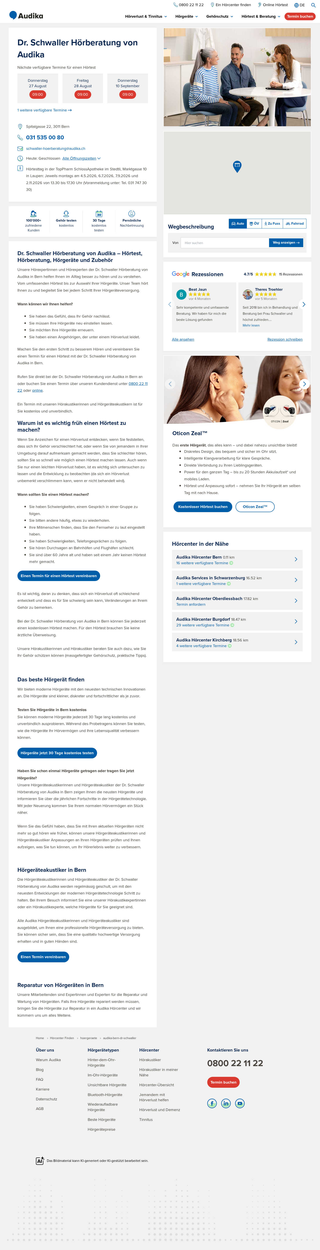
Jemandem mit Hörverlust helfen (154, 1097)
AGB (40, 1108)
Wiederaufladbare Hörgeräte (103, 1106)
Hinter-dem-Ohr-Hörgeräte (102, 1062)
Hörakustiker (150, 1059)
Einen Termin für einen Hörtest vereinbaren (59, 576)
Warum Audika (48, 1059)
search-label (313, 5)
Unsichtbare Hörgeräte (107, 1085)
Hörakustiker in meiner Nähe (158, 1072)
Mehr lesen (251, 325)
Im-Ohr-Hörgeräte (103, 1075)
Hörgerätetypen (103, 1050)
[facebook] (212, 1104)
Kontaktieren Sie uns (227, 1050)
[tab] (146, 16)
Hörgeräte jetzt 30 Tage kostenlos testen (57, 753)
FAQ (39, 1079)
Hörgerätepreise (101, 1129)
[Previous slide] (169, 304)
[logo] (26, 15)
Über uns (45, 1050)
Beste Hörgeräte (102, 1119)
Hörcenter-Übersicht (156, 1085)
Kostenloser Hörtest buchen (202, 507)
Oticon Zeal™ (255, 507)
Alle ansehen (183, 339)
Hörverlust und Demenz (159, 1109)
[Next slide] (304, 304)
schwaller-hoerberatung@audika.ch (55, 148)
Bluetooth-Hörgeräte (105, 1094)
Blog (40, 1069)
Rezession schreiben (285, 339)
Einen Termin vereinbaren (43, 957)
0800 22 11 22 (235, 1063)
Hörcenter (149, 1050)
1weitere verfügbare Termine (42, 110)
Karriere (42, 1089)
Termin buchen (300, 16)
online (37, 390)
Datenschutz (46, 1099)
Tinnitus (146, 1119)
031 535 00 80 (45, 137)
